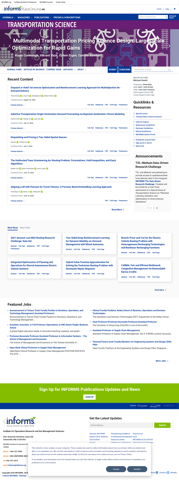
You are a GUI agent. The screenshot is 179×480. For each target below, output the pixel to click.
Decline (137, 469)
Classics (149, 117)
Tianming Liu (15, 192)
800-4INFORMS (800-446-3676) (23, 469)
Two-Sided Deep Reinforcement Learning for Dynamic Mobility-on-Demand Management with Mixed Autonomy (88, 253)
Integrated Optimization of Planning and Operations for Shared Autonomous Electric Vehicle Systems (34, 278)
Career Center (60, 2)
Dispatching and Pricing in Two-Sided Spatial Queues (39, 137)
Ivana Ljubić (41, 168)
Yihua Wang (15, 96)
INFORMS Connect (46, 2)
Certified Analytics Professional (25, 2)
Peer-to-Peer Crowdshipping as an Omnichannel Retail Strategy (87, 41)
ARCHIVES (68, 69)
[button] (9, 17)
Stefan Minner (49, 96)
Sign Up (89, 410)
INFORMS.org (6, 2)
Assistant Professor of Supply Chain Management (116, 343)
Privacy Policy (125, 454)
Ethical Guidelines (143, 131)
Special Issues (142, 114)
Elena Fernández (28, 168)
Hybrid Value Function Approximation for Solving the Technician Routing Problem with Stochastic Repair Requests (89, 278)
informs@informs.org (17, 478)
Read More (117, 209)
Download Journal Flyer (145, 140)
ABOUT (80, 69)
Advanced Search (172, 17)
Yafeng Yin (27, 119)
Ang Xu (13, 142)
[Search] (166, 17)
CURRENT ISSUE (54, 69)
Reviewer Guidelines (144, 128)
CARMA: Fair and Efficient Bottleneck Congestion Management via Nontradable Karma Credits (143, 281)
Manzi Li (26, 192)
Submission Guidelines (145, 125)
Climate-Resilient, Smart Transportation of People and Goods (152, 182)
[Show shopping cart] (174, 9)
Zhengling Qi (36, 96)
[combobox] (151, 17)
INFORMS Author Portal (145, 134)
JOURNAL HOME (14, 69)
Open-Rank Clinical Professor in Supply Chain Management (38, 360)
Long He (26, 96)
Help (167, 9)
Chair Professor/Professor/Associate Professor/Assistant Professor (125, 334)
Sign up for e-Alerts (144, 143)
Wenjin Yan (15, 168)
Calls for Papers (142, 122)
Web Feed (140, 146)
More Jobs (161, 373)
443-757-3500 (16, 464)
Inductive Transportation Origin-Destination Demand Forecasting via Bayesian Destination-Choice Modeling (67, 114)
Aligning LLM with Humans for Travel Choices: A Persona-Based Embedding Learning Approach (61, 186)
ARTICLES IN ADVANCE (34, 69)
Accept (116, 469)
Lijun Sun (37, 119)
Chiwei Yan (23, 142)
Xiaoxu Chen (15, 119)
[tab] (147, 222)
